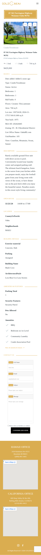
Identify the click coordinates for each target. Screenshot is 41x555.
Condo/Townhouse (11, 48)
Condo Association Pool (20, 342)
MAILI (8, 230)
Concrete (9, 248)
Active (14, 87)
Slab (15, 248)
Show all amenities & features (13, 347)
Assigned (9, 258)
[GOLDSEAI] (11, 3)
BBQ (13, 325)
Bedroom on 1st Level (20, 331)
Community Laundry (19, 336)
